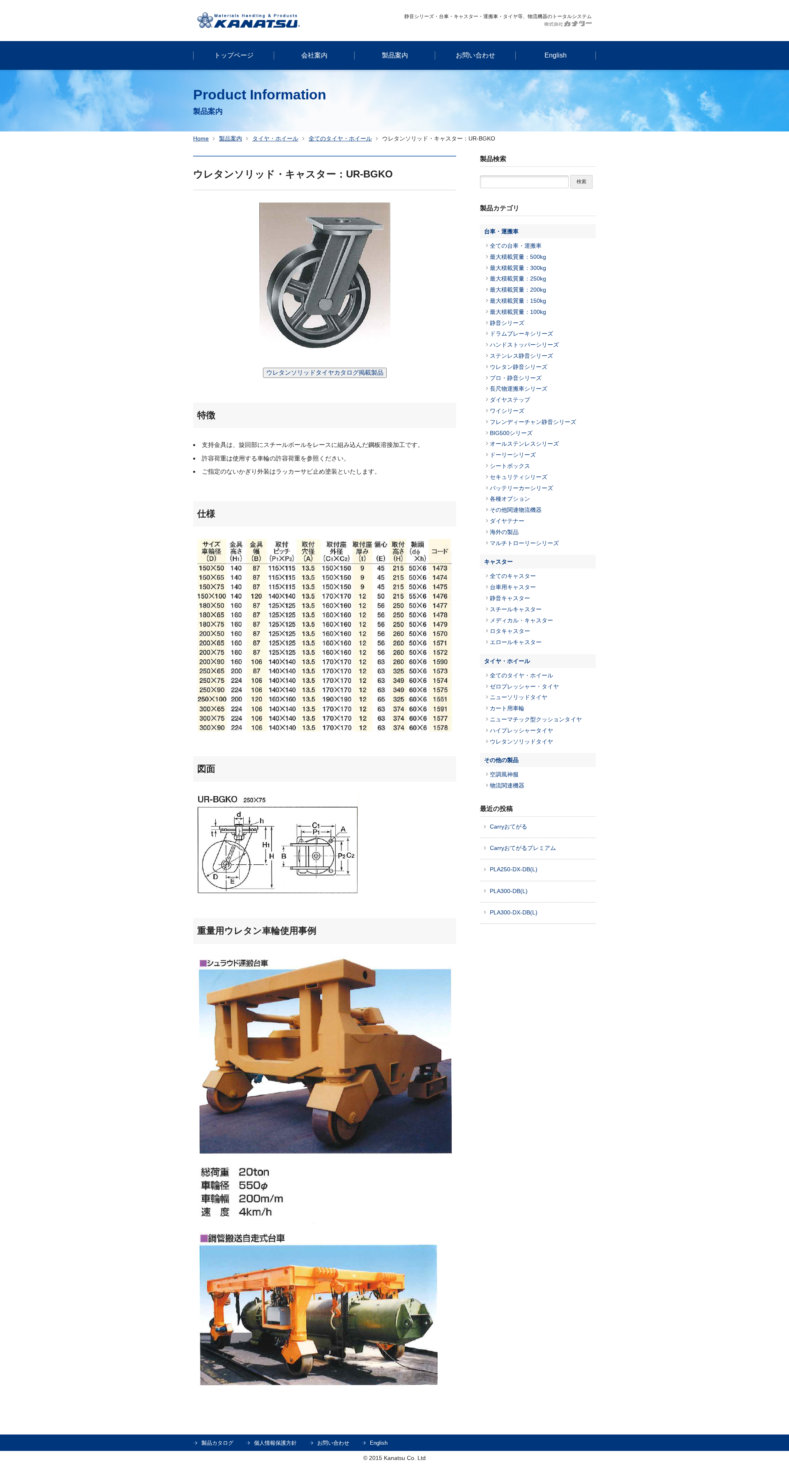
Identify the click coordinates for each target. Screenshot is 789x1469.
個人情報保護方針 (275, 1443)
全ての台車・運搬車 (516, 245)
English (379, 1443)
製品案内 (230, 138)
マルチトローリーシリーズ (524, 543)
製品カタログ (217, 1443)
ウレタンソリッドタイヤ (521, 741)
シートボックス (510, 466)
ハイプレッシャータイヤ (521, 730)
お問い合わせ (333, 1443)
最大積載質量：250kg (518, 278)
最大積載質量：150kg (518, 300)
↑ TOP (696, 1307)
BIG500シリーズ (511, 433)
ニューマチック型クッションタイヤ (536, 719)
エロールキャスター (516, 642)
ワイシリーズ (507, 411)
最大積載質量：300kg (518, 268)
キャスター (498, 561)
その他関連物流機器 (516, 510)
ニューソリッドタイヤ (518, 697)
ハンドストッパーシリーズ (524, 344)
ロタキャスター (510, 631)
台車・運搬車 (501, 231)
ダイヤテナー (507, 521)
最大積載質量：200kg (518, 289)
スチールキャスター (516, 609)
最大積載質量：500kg (518, 256)
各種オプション (510, 498)
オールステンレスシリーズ (524, 443)
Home (201, 138)
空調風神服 (504, 774)
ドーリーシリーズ (513, 454)
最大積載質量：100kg (518, 312)
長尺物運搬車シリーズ (518, 388)
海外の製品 (504, 532)
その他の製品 (501, 760)
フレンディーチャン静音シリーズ (533, 422)
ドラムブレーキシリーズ (521, 333)
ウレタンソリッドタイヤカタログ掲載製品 (324, 372)
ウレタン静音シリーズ (518, 367)
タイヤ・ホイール (275, 138)
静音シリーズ (507, 323)
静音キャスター (510, 598)
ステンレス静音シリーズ (521, 355)
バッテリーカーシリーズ (521, 488)
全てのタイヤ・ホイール (340, 138)
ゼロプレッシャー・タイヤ (524, 686)
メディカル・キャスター (521, 620)
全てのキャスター (513, 576)
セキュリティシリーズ (518, 477)
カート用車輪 (507, 708)
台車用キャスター (513, 587)
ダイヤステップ (510, 399)
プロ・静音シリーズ (516, 378)
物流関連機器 (507, 785)
